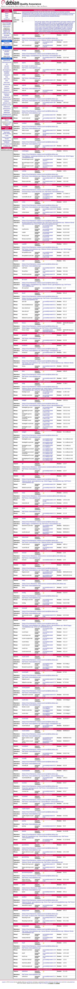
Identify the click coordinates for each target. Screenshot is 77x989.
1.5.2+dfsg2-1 (46, 708)
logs (10, 33)
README (6, 35)
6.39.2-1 (45, 779)
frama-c (37, 24)
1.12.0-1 (45, 906)
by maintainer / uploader (7, 50)
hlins (55, 24)
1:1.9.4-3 (45, 91)
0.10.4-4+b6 (46, 601)
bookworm (6, 90)
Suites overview (6, 45)
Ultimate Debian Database (6, 141)
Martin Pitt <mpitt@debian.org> (30, 836)
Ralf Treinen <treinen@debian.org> (31, 40)
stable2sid (6, 110)
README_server (6, 37)
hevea (51, 24)
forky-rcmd (6, 78)
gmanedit (41, 24)
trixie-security (6, 84)
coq (56, 23)
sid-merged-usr (7, 70)
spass (40, 31)
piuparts (4, 982)
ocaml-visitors (38, 28)
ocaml (36, 27)
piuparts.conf (6, 30)
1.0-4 (54, 559)
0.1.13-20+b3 (46, 841)
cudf (63, 23)
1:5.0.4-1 (45, 160)
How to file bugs (6, 23)
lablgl (58, 24)
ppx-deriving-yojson (27, 872)
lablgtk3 (66, 24)
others (65, 982)
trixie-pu (7, 86)
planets (49, 29)
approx (43, 21)
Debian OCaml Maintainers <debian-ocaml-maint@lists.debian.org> (40, 38)
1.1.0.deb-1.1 (46, 195)
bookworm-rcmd (6, 92)
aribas (47, 21)
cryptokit (59, 23)
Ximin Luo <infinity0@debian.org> (43, 626)
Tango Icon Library (43, 983)
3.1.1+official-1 (46, 447)
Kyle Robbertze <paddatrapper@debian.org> (34, 156)
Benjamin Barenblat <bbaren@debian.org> (33, 222)
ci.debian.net (6, 146)
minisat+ (54, 25)
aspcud (51, 21)
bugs (10, 122)
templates (8, 24)
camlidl (73, 21)
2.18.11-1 (45, 428)
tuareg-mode (57, 31)
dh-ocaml (67, 23)
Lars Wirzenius (29, 982)
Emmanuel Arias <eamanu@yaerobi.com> (33, 191)
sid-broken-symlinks (7, 72)
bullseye (6, 101)
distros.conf (7, 32)
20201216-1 (46, 527)
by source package (6, 54)
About (6, 13)
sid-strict (7, 66)
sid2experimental (6, 62)
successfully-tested (48, 42)
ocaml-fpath (49, 27)
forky (6, 77)
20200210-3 (46, 742)
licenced (11, 982)
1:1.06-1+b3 (46, 393)
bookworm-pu (6, 97)
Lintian (6, 135)
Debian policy (6, 26)
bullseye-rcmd (6, 103)
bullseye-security (6, 104)
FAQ (6, 17)
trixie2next (6, 88)
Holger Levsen (59, 982)
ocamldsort (45, 28)
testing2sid (7, 75)
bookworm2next (6, 99)
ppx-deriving (61, 29)
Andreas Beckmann (49, 982)
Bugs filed (6, 43)
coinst (53, 23)
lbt (69, 24)
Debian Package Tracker (6, 138)
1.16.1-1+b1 (46, 253)
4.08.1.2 (45, 545)
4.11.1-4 (45, 630)
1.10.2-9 (45, 43)
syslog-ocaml (50, 31)
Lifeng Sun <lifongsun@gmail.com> (44, 390)
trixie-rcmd (6, 82)
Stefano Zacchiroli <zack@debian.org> (32, 298)
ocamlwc (63, 28)
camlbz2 (68, 21)
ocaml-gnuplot (56, 27)
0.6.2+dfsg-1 (46, 665)
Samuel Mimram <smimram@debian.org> (52, 100)
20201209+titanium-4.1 (49, 331)
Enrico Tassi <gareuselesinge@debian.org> (46, 224)
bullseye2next (7, 48)
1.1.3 (54, 288)
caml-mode (63, 21)
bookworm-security (7, 94)
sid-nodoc (6, 68)
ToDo (6, 125)
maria (36, 25)
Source (7, 120)
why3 (62, 31)
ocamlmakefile (57, 28)
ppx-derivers (54, 29)
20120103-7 (46, 727)
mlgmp (58, 25)
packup (45, 29)
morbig (65, 25)
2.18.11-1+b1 (46, 408)
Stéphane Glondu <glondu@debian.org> (52, 40)
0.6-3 (54, 826)
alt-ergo (39, 21)
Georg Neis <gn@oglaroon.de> (30, 788)
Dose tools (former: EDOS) (7, 133)
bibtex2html (57, 21)
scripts (4, 33)
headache (47, 24)
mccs (39, 25)
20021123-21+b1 (47, 573)
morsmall (70, 25)
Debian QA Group (6, 130)
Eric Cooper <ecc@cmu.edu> (30, 66)
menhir (43, 25)
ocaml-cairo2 (41, 27)
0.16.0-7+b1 (46, 754)
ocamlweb (69, 28)
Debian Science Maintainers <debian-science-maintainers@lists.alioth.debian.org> (44, 467)
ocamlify (51, 28)
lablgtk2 (62, 24)
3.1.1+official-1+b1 (47, 440)
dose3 (71, 23)
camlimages (38, 23)
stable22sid (7, 112)
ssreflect (44, 31)
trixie (6, 80)
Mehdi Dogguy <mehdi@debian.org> (32, 55)
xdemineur (67, 31)
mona (61, 25)
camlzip (44, 23)
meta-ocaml (48, 25)
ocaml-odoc (63, 27)
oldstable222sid (6, 114)
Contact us (7, 19)
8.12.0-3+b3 (46, 227)
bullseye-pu (7, 106)
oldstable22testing (7, 116)
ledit (71, 24)
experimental (6, 60)
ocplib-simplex (39, 29)
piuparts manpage (6, 39)
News (6, 15)
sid (7, 64)
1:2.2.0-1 (45, 935)
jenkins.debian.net (7, 144)
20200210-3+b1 (47, 739)
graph (8, 56)
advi (36, 21)
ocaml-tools (70, 27)
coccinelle (48, 23)
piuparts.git (72, 982)
